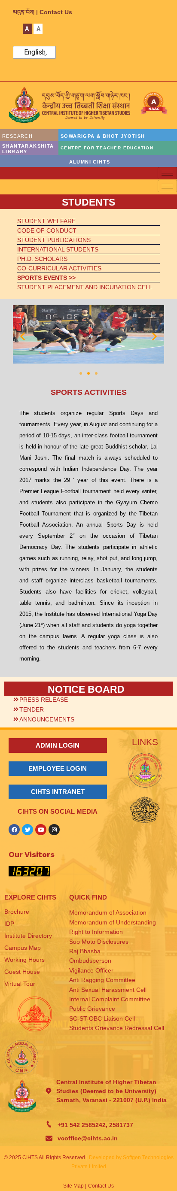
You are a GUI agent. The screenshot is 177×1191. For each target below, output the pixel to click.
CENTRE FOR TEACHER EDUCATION (107, 147)
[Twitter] (27, 829)
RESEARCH (17, 136)
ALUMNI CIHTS (89, 161)
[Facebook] (14, 829)
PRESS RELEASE (43, 699)
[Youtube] (40, 829)
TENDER (31, 709)
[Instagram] (54, 829)
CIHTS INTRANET (58, 791)
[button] (22, 335)
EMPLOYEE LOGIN (57, 768)
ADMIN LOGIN (57, 745)
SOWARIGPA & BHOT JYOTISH (103, 136)
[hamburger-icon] (167, 173)
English (35, 52)
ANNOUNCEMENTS (46, 719)
